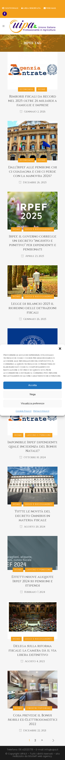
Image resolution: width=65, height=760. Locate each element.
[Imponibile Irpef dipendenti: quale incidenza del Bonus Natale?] (33, 416)
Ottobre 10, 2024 (34, 457)
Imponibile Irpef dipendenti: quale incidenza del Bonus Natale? (33, 446)
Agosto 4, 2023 (34, 661)
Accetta (32, 385)
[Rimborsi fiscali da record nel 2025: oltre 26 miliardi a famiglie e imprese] (33, 70)
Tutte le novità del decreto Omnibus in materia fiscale (32, 515)
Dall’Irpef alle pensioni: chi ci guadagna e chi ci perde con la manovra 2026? (32, 171)
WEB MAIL (51, 8)
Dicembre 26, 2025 (34, 182)
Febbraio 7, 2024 (34, 592)
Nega (33, 394)
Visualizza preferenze (32, 403)
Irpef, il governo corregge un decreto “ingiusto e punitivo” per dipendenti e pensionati (32, 243)
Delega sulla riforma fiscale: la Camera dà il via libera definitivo (32, 650)
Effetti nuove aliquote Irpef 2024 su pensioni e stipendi (33, 581)
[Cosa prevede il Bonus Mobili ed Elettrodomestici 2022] (33, 689)
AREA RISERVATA (32, 8)
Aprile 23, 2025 (34, 256)
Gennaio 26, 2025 (34, 319)
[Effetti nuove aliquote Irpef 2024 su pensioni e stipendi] (33, 553)
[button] (60, 348)
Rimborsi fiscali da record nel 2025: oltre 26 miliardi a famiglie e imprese (32, 100)
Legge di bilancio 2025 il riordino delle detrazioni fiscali (32, 308)
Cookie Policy (24, 411)
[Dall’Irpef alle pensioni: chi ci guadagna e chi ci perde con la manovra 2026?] (33, 140)
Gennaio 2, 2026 (34, 111)
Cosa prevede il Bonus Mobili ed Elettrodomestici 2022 (32, 719)
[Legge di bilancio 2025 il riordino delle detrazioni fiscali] (33, 281)
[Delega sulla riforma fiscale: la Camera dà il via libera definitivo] (33, 620)
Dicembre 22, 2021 (34, 730)
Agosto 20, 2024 (34, 527)
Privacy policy (41, 411)
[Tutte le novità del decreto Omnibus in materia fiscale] (33, 485)
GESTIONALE (11, 8)
